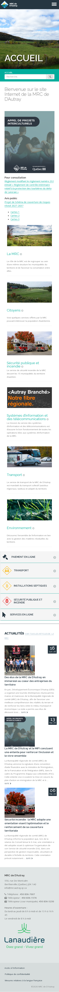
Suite (23, 712)
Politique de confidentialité (17, 974)
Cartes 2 (15, 215)
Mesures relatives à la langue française (23, 980)
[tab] (29, 557)
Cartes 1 (15, 211)
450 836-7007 (27, 894)
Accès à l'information (15, 968)
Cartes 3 (15, 219)
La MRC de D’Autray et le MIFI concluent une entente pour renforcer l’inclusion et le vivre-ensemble (29, 752)
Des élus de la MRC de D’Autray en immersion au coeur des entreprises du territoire (28, 681)
